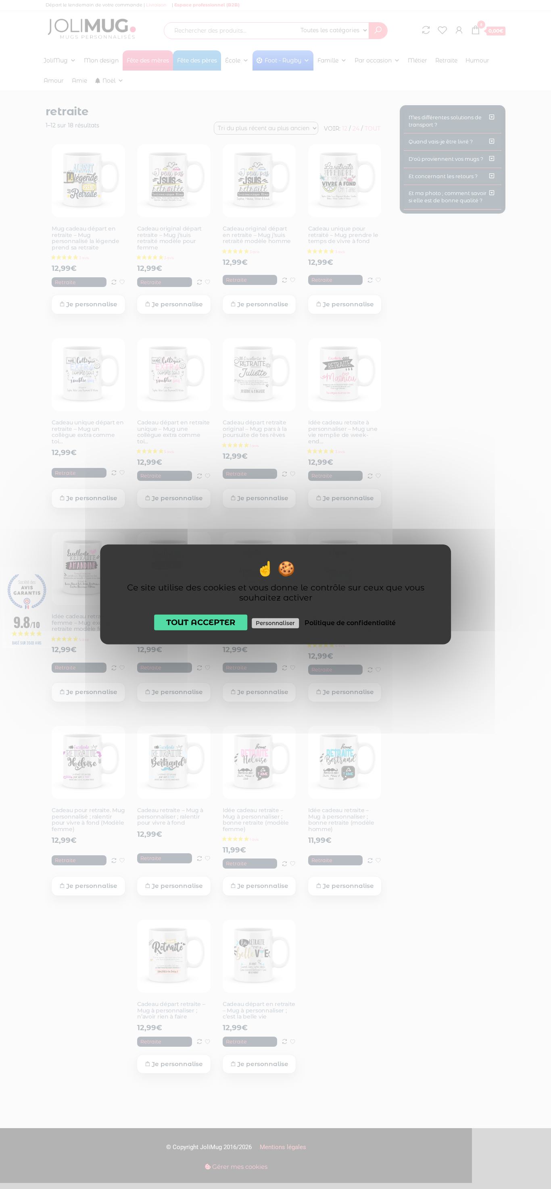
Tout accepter (200, 622)
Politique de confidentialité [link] (350, 623)
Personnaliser (275, 623)
